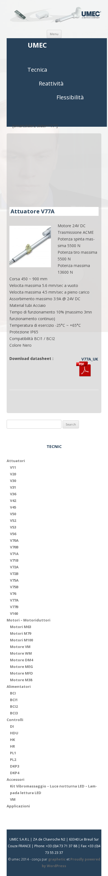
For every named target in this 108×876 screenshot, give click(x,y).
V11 (13, 467)
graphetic (57, 859)
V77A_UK (89, 359)
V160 (14, 613)
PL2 (13, 759)
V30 (13, 480)
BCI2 (14, 706)
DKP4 (14, 772)
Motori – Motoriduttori (28, 620)
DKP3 (14, 766)
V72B (14, 573)
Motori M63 (20, 626)
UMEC (37, 45)
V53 (13, 527)
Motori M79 (20, 633)
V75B (14, 586)
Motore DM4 (21, 659)
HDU (14, 732)
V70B (14, 547)
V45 (13, 507)
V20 (13, 473)
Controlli (15, 719)
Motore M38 (21, 679)
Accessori (15, 779)
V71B (14, 560)
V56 (13, 533)
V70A (14, 540)
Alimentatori (19, 686)
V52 (13, 520)
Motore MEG (21, 666)
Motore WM (21, 653)
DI (12, 726)
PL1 (13, 752)
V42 (13, 500)
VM (13, 799)
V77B (14, 606)
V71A (14, 553)
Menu (54, 34)
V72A (14, 566)
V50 (13, 513)
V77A (14, 600)
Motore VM (20, 646)
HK (12, 739)
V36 (13, 493)
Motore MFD (21, 673)
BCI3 (14, 713)
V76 (13, 593)
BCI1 (14, 699)
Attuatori (16, 460)
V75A (14, 580)
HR (12, 746)
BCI (13, 693)
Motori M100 (21, 639)
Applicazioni (18, 806)
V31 (13, 487)
